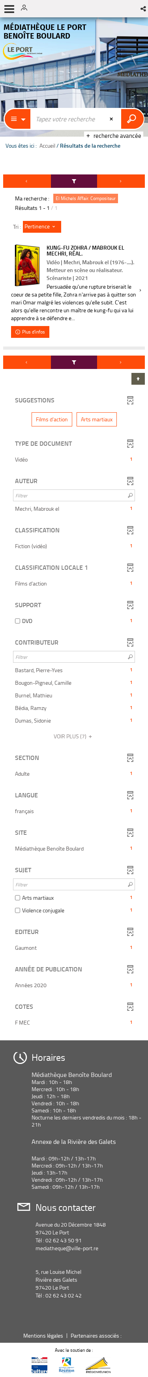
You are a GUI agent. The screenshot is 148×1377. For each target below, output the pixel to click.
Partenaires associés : (97, 1335)
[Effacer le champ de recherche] (112, 119)
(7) (71, 736)
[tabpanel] (74, 604)
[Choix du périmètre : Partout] (18, 119)
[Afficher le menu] (9, 9)
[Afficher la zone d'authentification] (27, 8)
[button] (144, 8)
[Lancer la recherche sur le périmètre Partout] (132, 119)
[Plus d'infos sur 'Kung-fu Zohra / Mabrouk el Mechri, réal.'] (27, 266)
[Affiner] (74, 181)
